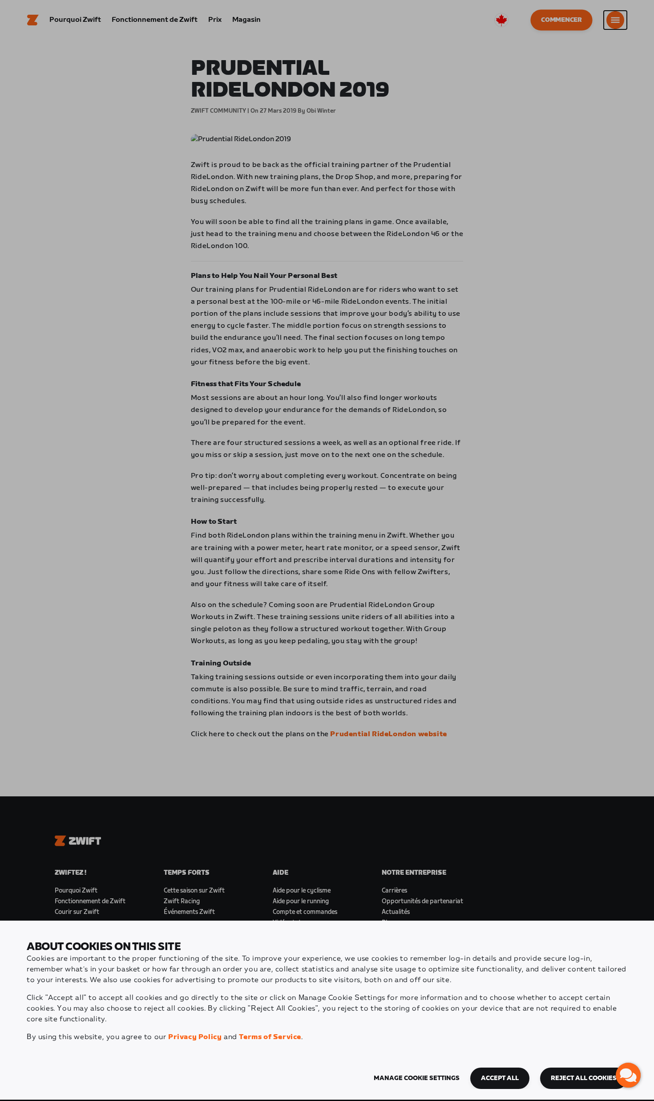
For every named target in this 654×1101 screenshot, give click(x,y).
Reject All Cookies (584, 1078)
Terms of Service (270, 1037)
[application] (628, 1075)
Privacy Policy (195, 1037)
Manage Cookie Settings (417, 1078)
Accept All (500, 1078)
